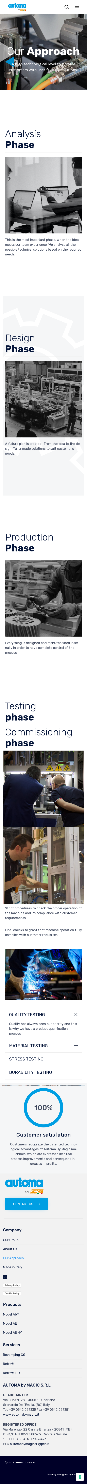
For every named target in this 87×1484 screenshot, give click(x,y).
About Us (10, 1249)
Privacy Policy (12, 1285)
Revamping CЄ (14, 1355)
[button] (26, 1204)
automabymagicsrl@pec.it (30, 1444)
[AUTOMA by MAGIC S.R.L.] (17, 7)
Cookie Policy (12, 1293)
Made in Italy (12, 1267)
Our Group (10, 1240)
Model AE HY (12, 1332)
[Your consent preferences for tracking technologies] (80, 1477)
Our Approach (13, 1258)
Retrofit (9, 1364)
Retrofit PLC (12, 1373)
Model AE (10, 1323)
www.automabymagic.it (21, 1414)
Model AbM (11, 1314)
